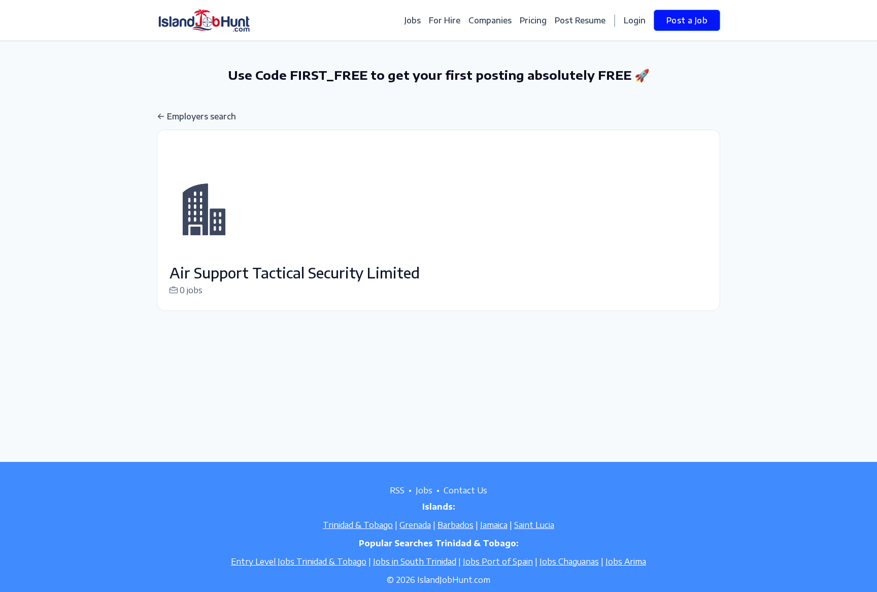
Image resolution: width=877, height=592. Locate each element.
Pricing (533, 20)
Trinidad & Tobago (358, 525)
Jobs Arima (625, 561)
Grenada (415, 525)
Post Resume (580, 20)
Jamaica (494, 525)
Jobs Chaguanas (569, 561)
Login (635, 20)
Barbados (455, 525)
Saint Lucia (534, 525)
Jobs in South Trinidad (414, 561)
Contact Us (465, 490)
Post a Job (686, 20)
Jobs (412, 20)
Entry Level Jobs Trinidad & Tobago (298, 561)
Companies (490, 20)
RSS (397, 490)
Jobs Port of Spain (498, 561)
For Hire (444, 20)
